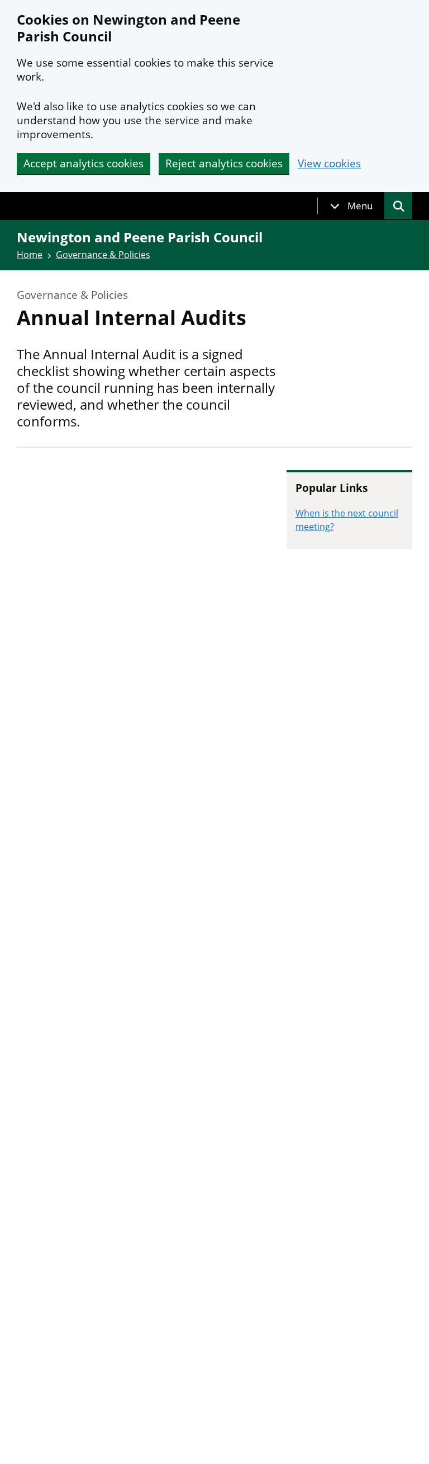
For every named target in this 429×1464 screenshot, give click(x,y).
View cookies (329, 163)
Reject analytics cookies (224, 163)
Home (29, 254)
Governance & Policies (103, 254)
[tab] (351, 206)
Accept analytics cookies (83, 163)
